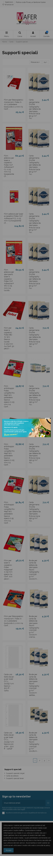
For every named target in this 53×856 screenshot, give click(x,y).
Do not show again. (48, 418)
